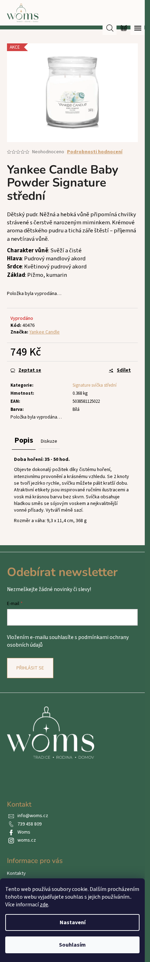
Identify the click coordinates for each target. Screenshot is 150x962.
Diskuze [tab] (49, 441)
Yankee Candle (44, 332)
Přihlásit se (30, 668)
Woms (23, 832)
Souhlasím (72, 945)
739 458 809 (29, 824)
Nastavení (72, 922)
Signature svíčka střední (95, 385)
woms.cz (26, 840)
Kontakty (16, 873)
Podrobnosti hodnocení (94, 152)
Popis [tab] (23, 440)
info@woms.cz (32, 815)
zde (44, 904)
